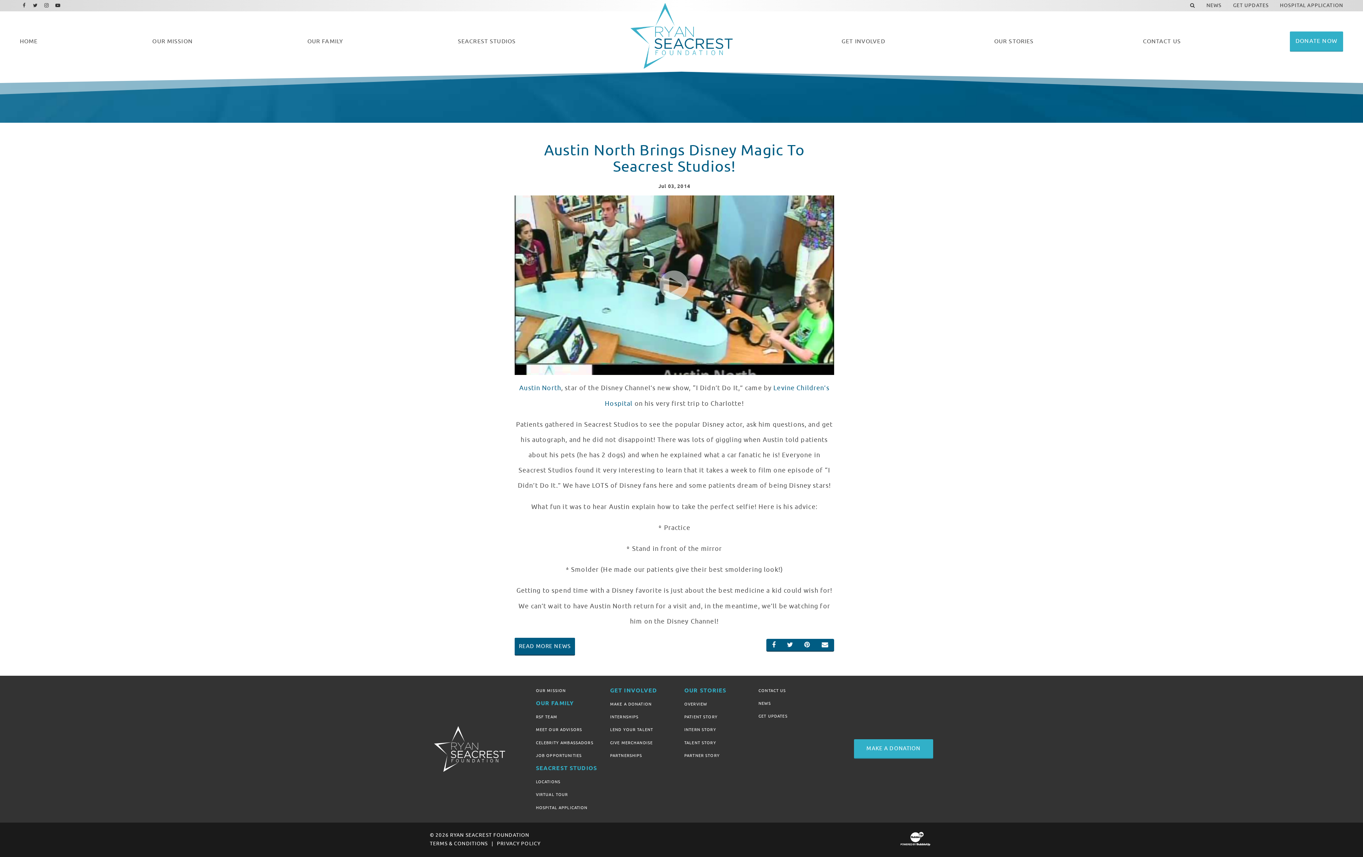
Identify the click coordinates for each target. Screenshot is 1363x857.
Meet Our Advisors (559, 729)
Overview (695, 704)
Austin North (540, 388)
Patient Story (701, 716)
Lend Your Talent (631, 729)
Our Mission (551, 690)
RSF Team (546, 716)
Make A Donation (631, 704)
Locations (548, 781)
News (765, 703)
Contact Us (772, 690)
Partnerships (626, 755)
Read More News (545, 646)
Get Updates (773, 716)
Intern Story (700, 729)
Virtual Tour (552, 794)
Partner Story (702, 755)
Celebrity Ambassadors (564, 742)
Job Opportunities (559, 755)
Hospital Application (562, 807)
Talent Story (700, 742)
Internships (624, 716)
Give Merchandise (631, 742)
